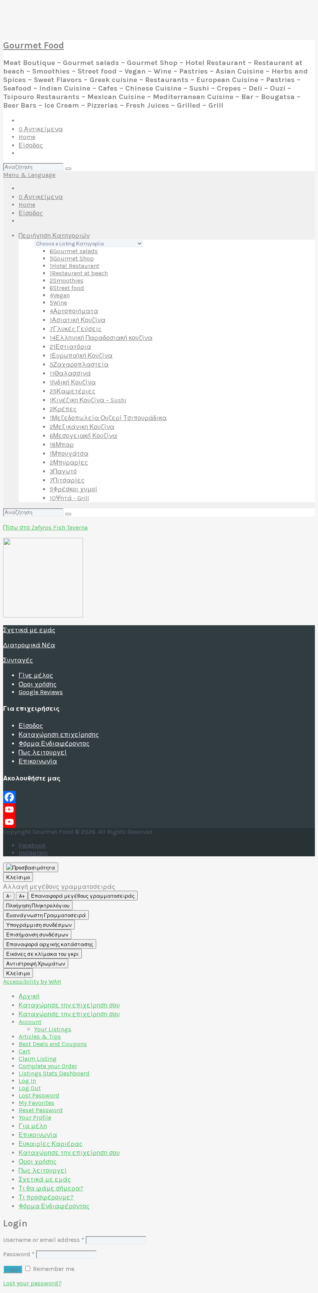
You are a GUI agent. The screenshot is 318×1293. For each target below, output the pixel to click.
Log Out (30, 1088)
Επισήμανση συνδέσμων (37, 935)
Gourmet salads (74, 251)
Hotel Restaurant (74, 265)
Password (19, 1254)
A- (8, 896)
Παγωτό (63, 471)
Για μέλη (33, 1126)
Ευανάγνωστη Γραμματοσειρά (46, 915)
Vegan (60, 295)
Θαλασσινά (70, 373)
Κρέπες (63, 409)
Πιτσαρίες (67, 480)
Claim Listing (38, 1058)
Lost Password (39, 1095)
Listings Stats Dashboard (54, 1073)
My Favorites (36, 1102)
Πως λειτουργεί (43, 752)
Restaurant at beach (79, 273)
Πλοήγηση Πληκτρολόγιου (37, 906)
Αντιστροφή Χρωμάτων (35, 964)
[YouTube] (159, 809)
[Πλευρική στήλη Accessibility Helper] (30, 867)
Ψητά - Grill (69, 498)
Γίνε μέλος (36, 675)
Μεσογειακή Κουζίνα (83, 435)
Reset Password (41, 1110)
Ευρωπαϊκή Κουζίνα (81, 355)
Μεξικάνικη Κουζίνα (82, 426)
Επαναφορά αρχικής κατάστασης (49, 944)
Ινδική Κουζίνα (73, 382)
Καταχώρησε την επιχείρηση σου (69, 1005)
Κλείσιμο (18, 877)
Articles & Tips (40, 1036)
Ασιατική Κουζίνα (77, 320)
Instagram (33, 852)
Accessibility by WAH (32, 981)
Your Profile (35, 1117)
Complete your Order (48, 1066)
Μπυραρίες (69, 462)
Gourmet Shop (72, 258)
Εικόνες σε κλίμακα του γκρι (42, 954)
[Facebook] (159, 797)
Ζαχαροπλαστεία (79, 364)
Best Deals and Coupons (53, 1044)
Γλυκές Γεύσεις (76, 329)
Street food (67, 288)
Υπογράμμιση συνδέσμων (39, 925)
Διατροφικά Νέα (29, 645)
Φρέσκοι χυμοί (73, 489)
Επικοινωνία (38, 761)
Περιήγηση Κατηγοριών (54, 235)
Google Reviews (41, 692)
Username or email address (43, 1239)
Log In (27, 1080)
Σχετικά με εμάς (29, 630)
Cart (24, 1051)
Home (27, 137)
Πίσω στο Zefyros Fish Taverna (45, 527)
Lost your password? (32, 1283)
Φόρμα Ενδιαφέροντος (54, 743)
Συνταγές (18, 660)
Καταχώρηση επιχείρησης (59, 734)
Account (30, 1021)
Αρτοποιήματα (74, 311)
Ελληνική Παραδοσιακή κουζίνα (101, 337)
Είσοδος (31, 145)
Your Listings (52, 1029)
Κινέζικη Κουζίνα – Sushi (88, 400)
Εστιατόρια (70, 346)
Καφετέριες (72, 391)
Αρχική (29, 996)
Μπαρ (62, 444)
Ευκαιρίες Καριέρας (51, 1143)
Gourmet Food (33, 45)
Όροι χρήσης (38, 684)
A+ (22, 896)
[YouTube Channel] (159, 822)
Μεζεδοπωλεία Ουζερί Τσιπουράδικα (108, 418)
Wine (58, 302)
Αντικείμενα (41, 129)
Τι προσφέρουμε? (46, 1197)
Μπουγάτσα (69, 453)
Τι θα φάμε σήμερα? (51, 1188)
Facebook (32, 845)
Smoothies (66, 280)
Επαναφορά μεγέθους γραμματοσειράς (83, 896)
